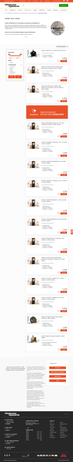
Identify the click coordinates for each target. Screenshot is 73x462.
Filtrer (11, 76)
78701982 (8, 443)
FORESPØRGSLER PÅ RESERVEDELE (57, 372)
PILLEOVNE (51, 425)
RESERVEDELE (10, 13)
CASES (29, 1)
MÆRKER (51, 434)
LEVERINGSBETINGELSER (64, 430)
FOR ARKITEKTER (23, 1)
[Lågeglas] (8, 68)
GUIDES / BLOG (47, 1)
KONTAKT (61, 422)
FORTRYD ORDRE (62, 437)
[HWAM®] (8, 62)
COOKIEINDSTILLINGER (63, 435)
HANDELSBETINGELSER (56, 1)
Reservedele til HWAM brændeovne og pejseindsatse (25, 13)
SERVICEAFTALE (57, 376)
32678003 (8, 437)
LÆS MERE (26, 36)
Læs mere (63, 61)
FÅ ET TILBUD (57, 367)
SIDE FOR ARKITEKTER (63, 424)
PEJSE (51, 422)
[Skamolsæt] (8, 73)
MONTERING (52, 435)
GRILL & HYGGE (52, 427)
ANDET (57, 380)
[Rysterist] (8, 69)
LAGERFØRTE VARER (53, 432)
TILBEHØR (51, 429)
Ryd (18, 76)
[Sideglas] (8, 70)
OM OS (41, 1)
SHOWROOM (35, 1)
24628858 (8, 423)
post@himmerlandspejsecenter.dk (33, 423)
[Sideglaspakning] (8, 72)
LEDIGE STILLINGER (63, 427)
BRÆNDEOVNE (52, 424)
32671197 (8, 430)
